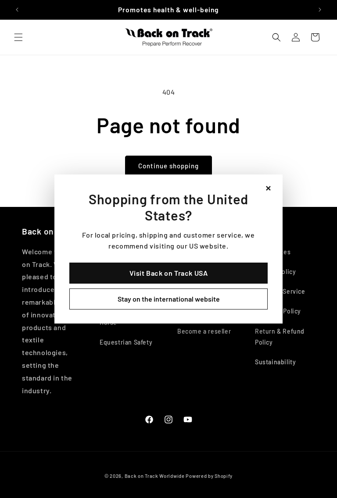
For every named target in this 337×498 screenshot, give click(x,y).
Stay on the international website (169, 299)
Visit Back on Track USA (168, 273)
